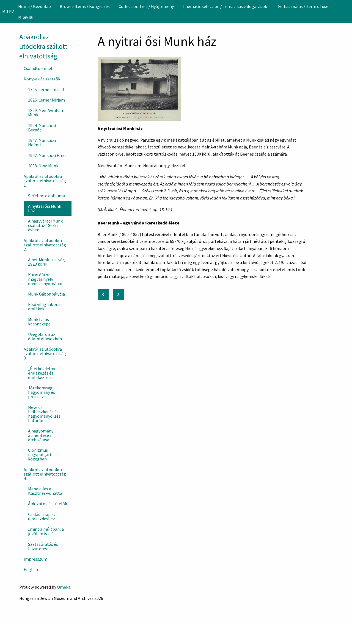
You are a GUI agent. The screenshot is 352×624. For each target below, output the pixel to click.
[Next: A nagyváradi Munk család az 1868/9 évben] (118, 294)
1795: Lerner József (46, 89)
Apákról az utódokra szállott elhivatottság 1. (45, 180)
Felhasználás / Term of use (303, 6)
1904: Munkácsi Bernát (42, 128)
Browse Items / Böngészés (85, 6)
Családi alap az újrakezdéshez (42, 516)
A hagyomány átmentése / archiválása (40, 435)
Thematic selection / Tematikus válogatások (225, 6)
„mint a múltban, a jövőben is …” (46, 531)
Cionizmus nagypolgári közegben (39, 454)
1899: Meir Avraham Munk (46, 112)
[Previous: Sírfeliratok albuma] (103, 294)
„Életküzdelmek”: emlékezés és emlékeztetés (44, 373)
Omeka (63, 587)
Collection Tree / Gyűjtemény (146, 6)
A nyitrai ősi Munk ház (44, 208)
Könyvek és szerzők (42, 78)
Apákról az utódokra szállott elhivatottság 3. (45, 353)
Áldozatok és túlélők (47, 503)
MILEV (8, 11)
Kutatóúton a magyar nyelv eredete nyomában (46, 279)
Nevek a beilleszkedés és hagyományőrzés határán (44, 413)
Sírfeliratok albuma (46, 195)
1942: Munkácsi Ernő (47, 155)
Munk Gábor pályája (46, 294)
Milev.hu (25, 17)
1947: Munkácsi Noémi (42, 142)
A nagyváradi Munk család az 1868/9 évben (45, 225)
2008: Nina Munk (43, 165)
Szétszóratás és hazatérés (43, 546)
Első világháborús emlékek (45, 306)
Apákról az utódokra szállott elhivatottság (43, 46)
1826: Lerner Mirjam (46, 100)
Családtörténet (38, 68)
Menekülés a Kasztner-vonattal (46, 491)
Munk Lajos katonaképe (39, 322)
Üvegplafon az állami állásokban (45, 336)
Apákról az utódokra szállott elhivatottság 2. (45, 245)
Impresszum (35, 559)
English (31, 569)
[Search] (347, 11)
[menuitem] (34, 6)
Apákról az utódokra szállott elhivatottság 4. (45, 474)
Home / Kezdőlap (34, 6)
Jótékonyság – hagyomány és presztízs (42, 392)
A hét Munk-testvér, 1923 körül (46, 262)
